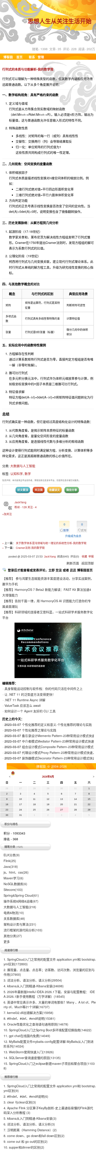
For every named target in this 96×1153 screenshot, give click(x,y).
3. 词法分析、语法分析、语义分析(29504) (33, 980)
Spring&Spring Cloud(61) (21, 895)
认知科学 (16, 473)
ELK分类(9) (12, 855)
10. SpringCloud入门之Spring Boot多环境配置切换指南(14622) (48, 1030)
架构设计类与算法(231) (20, 924)
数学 (28, 473)
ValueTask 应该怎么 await (22, 705)
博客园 (8, 57)
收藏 (84, 556)
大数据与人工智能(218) (20, 907)
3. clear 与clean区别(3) (20, 1102)
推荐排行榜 (11, 1077)
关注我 (39, 490)
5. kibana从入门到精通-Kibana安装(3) (30, 1118)
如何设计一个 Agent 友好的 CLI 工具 (30, 711)
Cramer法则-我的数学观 (30, 548)
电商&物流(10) (14, 912)
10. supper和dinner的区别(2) (24, 1147)
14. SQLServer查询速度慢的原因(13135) (32, 1057)
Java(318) (11, 866)
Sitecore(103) (13, 889)
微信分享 (71, 490)
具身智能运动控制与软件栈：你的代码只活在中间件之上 (43, 688)
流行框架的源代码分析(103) (23, 930)
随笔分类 (9, 847)
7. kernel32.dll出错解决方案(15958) (28, 1012)
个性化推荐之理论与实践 (39, 730)
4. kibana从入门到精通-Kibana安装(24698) (34, 986)
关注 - (32, 507)
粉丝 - (21, 507)
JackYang (20, 502)
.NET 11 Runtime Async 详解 (24, 700)
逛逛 (73, 570)
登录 (59, 570)
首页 (19, 57)
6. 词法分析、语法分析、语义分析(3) (29, 1124)
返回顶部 (87, 563)
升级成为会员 (73, 536)
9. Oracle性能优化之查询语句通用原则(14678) (36, 1024)
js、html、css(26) (16, 872)
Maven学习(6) (13, 878)
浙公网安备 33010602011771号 (38, 773)
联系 (32, 57)
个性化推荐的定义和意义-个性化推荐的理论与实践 (57, 724)
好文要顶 (22, 490)
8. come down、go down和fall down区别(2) (34, 1135)
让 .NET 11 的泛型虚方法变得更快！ (29, 694)
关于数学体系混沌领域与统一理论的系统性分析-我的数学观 (51, 543)
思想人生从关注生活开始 (60, 21)
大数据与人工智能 (22, 466)
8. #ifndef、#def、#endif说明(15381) (29, 1018)
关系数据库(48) (14, 918)
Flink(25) (10, 860)
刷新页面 (73, 563)
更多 (7, 941)
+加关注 (7, 514)
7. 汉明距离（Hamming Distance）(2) (30, 1130)
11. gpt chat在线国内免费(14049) (27, 1036)
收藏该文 (54, 490)
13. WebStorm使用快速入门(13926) (29, 1052)
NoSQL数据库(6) (15, 884)
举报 (91, 556)
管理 (41, 57)
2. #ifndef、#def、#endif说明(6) (26, 1096)
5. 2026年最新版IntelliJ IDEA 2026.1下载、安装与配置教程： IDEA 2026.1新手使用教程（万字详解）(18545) (49, 994)
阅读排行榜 (11, 950)
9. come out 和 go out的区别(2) (26, 1141)
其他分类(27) (13, 936)
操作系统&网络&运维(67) (21, 901)
